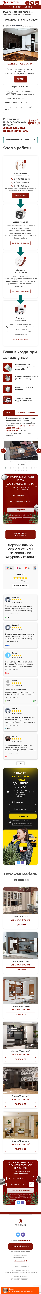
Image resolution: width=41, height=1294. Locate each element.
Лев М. (14, 653)
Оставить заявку (20, 195)
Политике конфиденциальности (21, 823)
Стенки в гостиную (23, 12)
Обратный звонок (20, 1246)
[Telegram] (18, 863)
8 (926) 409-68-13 (22, 186)
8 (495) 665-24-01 (22, 182)
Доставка (21, 413)
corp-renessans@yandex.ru (20, 1251)
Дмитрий (15, 625)
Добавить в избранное (20, 1266)
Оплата (31, 413)
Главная (7, 12)
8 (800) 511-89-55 (22, 179)
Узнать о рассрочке (20, 291)
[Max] (22, 863)
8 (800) (20, 1241)
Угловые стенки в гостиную (17, 15)
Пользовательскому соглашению (22, 824)
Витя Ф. (14, 736)
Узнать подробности (33, 122)
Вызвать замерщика (20, 243)
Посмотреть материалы (20, 534)
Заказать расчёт (20, 79)
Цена (8, 413)
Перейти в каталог (20, 339)
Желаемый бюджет (22, 501)
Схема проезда (20, 1261)
